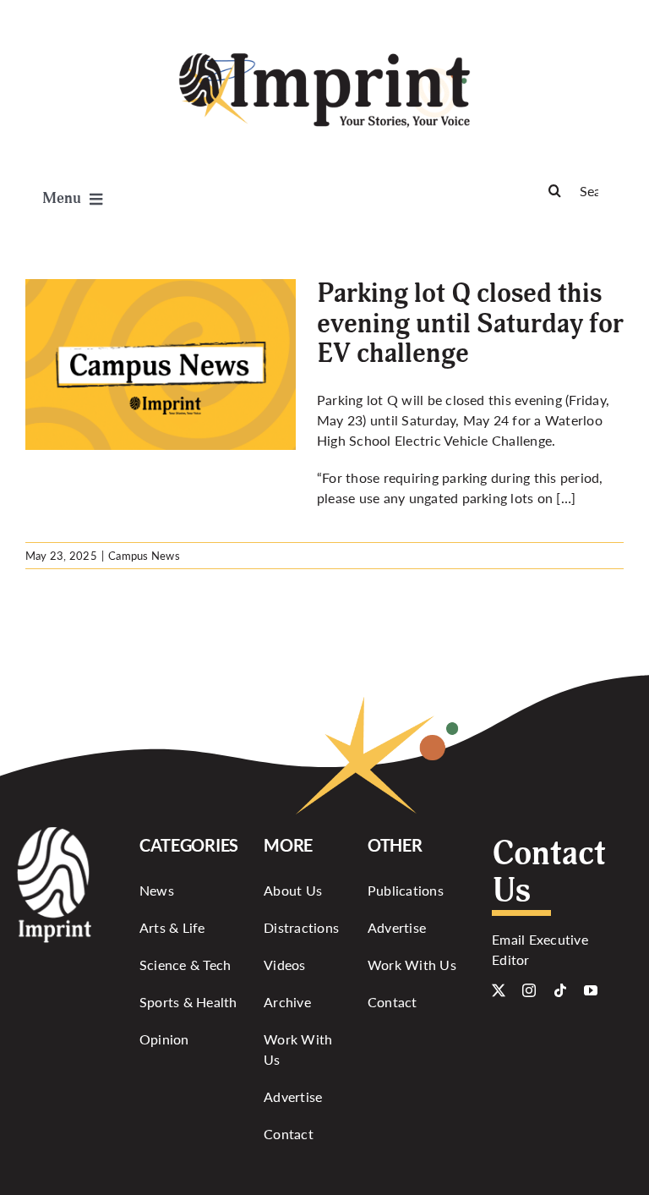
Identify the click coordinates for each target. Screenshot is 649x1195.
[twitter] (498, 990)
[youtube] (590, 990)
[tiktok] (560, 990)
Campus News (144, 555)
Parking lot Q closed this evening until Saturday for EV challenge (470, 323)
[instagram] (529, 990)
